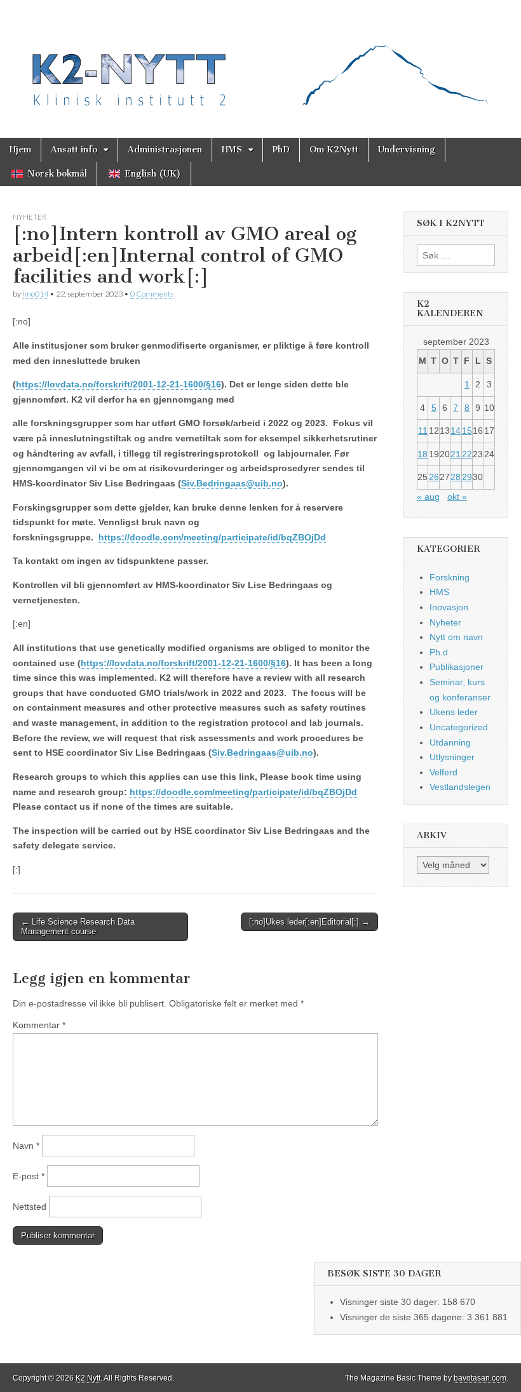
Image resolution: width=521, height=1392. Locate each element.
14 (455, 430)
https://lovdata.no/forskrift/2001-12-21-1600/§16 (118, 384)
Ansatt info (74, 149)
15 (467, 430)
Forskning (450, 577)
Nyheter (29, 217)
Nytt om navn (456, 637)
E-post (28, 1176)
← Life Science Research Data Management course (78, 927)
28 (455, 477)
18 (422, 454)
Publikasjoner (457, 667)
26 (434, 477)
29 (467, 477)
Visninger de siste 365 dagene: (403, 1317)
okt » (457, 497)
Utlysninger (452, 757)
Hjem (20, 149)
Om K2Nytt (333, 149)
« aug (428, 497)
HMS (232, 149)
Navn (26, 1146)
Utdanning (450, 742)
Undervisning (406, 149)
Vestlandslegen (460, 787)
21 (455, 454)
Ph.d (439, 652)
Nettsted (29, 1206)
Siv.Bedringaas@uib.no (232, 483)
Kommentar (39, 1025)
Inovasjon (449, 607)
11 (423, 430)
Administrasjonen (165, 149)
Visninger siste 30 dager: (391, 1302)
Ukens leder (454, 712)
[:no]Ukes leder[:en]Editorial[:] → (309, 922)
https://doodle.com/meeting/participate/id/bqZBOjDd (212, 537)
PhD (281, 149)
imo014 (35, 293)
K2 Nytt (88, 1378)
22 (467, 454)
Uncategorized (459, 727)
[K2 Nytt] (260, 59)
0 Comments (151, 293)
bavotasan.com (480, 1378)
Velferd (443, 772)
